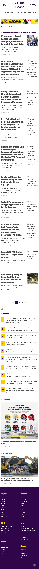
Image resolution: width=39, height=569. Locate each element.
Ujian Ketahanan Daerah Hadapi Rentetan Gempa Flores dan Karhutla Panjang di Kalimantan (20, 375)
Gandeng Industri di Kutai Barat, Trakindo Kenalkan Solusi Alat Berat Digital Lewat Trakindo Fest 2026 (21, 368)
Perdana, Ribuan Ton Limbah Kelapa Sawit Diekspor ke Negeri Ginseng (11, 181)
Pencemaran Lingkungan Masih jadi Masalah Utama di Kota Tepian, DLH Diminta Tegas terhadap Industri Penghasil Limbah (12, 68)
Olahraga (3, 549)
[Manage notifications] (34, 565)
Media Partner (5, 530)
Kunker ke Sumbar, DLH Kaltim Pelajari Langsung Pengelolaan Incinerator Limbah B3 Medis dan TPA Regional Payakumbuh (13, 153)
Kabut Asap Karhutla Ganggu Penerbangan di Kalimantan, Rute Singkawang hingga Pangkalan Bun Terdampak (21, 359)
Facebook (24, 549)
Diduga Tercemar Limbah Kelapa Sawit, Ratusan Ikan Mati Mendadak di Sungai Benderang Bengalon (11, 96)
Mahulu (23, 512)
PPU (22, 510)
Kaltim (3, 499)
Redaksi (23, 526)
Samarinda (24, 497)
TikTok (23, 558)
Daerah (3, 501)
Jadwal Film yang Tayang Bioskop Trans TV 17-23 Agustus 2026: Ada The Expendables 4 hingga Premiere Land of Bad (20, 320)
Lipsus (3, 505)
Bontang (23, 499)
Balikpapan (24, 501)
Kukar (22, 503)
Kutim (22, 508)
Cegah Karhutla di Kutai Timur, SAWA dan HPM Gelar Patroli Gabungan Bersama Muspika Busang (21, 382)
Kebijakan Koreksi (26, 539)
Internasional (5, 545)
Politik (3, 503)
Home (3, 26)
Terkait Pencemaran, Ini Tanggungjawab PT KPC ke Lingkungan (12, 205)
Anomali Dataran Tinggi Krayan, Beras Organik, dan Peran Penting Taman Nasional (21, 343)
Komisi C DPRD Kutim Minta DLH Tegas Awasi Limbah (12, 255)
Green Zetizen (5, 516)
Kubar (22, 505)
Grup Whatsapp (6, 533)
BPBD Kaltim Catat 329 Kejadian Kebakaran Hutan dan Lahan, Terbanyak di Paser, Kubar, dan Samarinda (22, 351)
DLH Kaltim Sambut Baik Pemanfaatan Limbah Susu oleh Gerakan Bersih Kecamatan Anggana (11, 229)
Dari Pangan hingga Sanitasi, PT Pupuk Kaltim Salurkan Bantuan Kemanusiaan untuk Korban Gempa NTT (20, 391)
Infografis (7, 399)
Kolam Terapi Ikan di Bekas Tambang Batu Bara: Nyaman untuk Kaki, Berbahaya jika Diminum (20, 329)
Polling (3, 510)
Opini (2, 512)
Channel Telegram (6, 526)
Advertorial (8, 453)
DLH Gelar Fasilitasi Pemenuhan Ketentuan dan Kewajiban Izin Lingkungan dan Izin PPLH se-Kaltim (12, 124)
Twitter (23, 553)
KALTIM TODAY (19, 4)
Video (3, 553)
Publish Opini (5, 535)
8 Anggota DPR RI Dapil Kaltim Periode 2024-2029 (18, 442)
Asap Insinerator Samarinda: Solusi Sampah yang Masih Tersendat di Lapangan (21, 336)
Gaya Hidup (4, 547)
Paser (22, 514)
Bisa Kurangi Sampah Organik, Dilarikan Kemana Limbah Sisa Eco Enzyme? (11, 278)
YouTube (23, 551)
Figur (2, 551)
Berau (22, 516)
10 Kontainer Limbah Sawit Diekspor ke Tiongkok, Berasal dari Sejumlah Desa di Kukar (12, 40)
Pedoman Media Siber (27, 528)
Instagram (24, 555)
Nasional (3, 497)
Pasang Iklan (5, 528)
